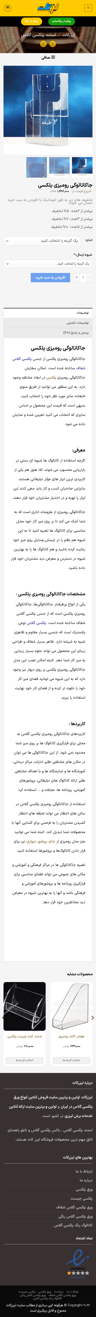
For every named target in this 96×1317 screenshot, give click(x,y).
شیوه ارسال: (82, 254)
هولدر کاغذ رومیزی (71, 1036)
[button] (88, 8)
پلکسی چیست (82, 1198)
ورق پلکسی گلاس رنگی (75, 1216)
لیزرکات (68, 35)
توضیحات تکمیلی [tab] (78, 323)
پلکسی (51, 377)
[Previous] (92, 1027)
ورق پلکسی (84, 1189)
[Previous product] (43, 43)
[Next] (4, 1027)
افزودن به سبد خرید (50, 277)
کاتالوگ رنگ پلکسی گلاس (73, 1225)
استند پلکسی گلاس (38, 35)
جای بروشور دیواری (40, 841)
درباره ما (86, 1180)
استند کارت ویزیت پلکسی (24, 1036)
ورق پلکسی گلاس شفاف (74, 1207)
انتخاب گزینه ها (71, 1060)
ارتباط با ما (84, 1171)
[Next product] (52, 43)
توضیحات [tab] (82, 313)
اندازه (89, 240)
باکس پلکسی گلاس (45, 1130)
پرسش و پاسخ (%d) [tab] (76, 333)
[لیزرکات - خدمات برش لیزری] (48, 8)
